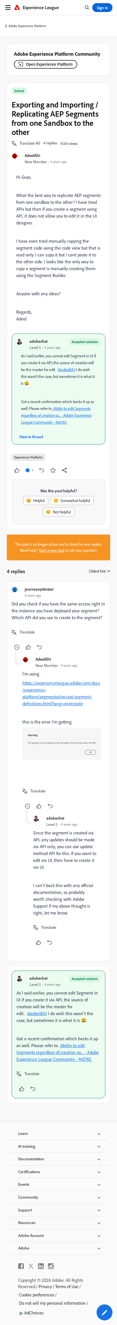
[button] (30, 143)
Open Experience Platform (49, 64)
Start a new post (51, 550)
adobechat (38, 341)
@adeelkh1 (66, 369)
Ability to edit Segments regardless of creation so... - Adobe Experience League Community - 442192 (56, 415)
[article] (58, 619)
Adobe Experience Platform (27, 26)
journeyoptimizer (39, 589)
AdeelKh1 (32, 155)
